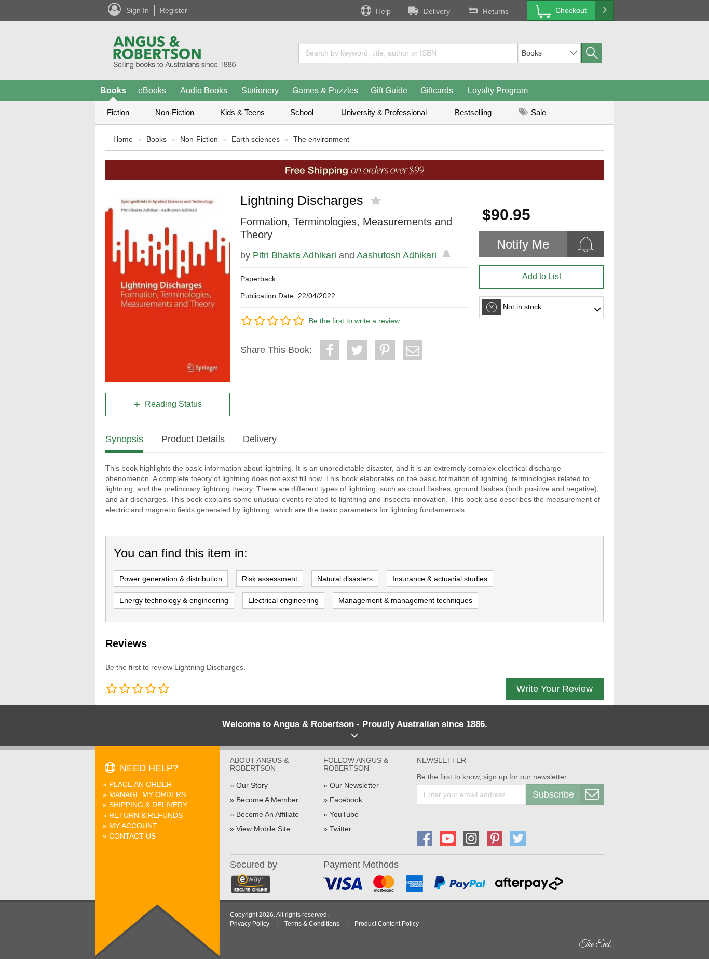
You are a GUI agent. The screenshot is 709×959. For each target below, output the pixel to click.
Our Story (252, 785)
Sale (537, 112)
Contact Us (132, 836)
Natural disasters (345, 578)
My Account (133, 825)
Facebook (346, 800)
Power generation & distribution (170, 578)
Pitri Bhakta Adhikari (294, 255)
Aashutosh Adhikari (397, 255)
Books (113, 90)
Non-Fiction (174, 112)
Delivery (437, 11)
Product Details (193, 439)
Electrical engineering (283, 600)
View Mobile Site (263, 829)
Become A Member (267, 800)
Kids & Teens (242, 112)
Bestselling (473, 112)
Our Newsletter (354, 785)
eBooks (152, 90)
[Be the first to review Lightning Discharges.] (377, 201)
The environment (321, 139)
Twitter (340, 829)
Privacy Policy (249, 923)
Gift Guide (389, 90)
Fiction (118, 112)
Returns (496, 11)
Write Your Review (554, 688)
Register (173, 10)
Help (383, 11)
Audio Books (203, 90)
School (301, 112)
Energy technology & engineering (173, 600)
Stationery (260, 90)
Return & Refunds (146, 815)
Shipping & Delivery (148, 805)
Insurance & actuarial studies (439, 578)
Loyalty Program (498, 90)
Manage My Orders (147, 794)
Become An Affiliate (267, 814)
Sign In (137, 10)
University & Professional (384, 112)
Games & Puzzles (325, 90)
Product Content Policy (386, 923)
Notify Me (523, 244)
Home (123, 139)
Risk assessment (269, 578)
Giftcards (436, 90)
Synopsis (124, 439)
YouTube (344, 814)
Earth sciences (255, 139)
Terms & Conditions (311, 923)
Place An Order (140, 784)
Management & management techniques (405, 600)
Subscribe (553, 794)
